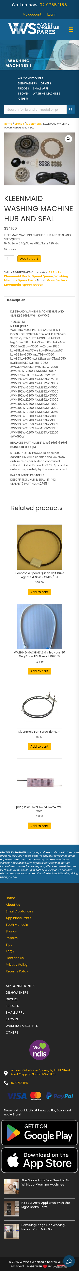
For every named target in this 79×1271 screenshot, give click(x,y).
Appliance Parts (18, 918)
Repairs (12, 938)
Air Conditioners (30, 78)
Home (8, 124)
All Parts (54, 272)
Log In (51, 14)
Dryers (46, 83)
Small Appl (40, 88)
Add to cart (29, 258)
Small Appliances (19, 911)
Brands (19, 124)
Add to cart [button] (39, 592)
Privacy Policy (17, 964)
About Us (13, 904)
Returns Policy (17, 971)
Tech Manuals (17, 924)
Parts (26, 276)
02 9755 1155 (53, 5)
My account (32, 14)
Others (23, 99)
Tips (9, 944)
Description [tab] (16, 300)
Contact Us (15, 958)
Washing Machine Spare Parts (36, 278)
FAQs (10, 951)
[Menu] (71, 29)
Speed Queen (42, 276)
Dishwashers (27, 83)
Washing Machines (46, 94)
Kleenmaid (33, 124)
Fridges (23, 88)
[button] (68, 138)
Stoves (23, 94)
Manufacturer (58, 280)
